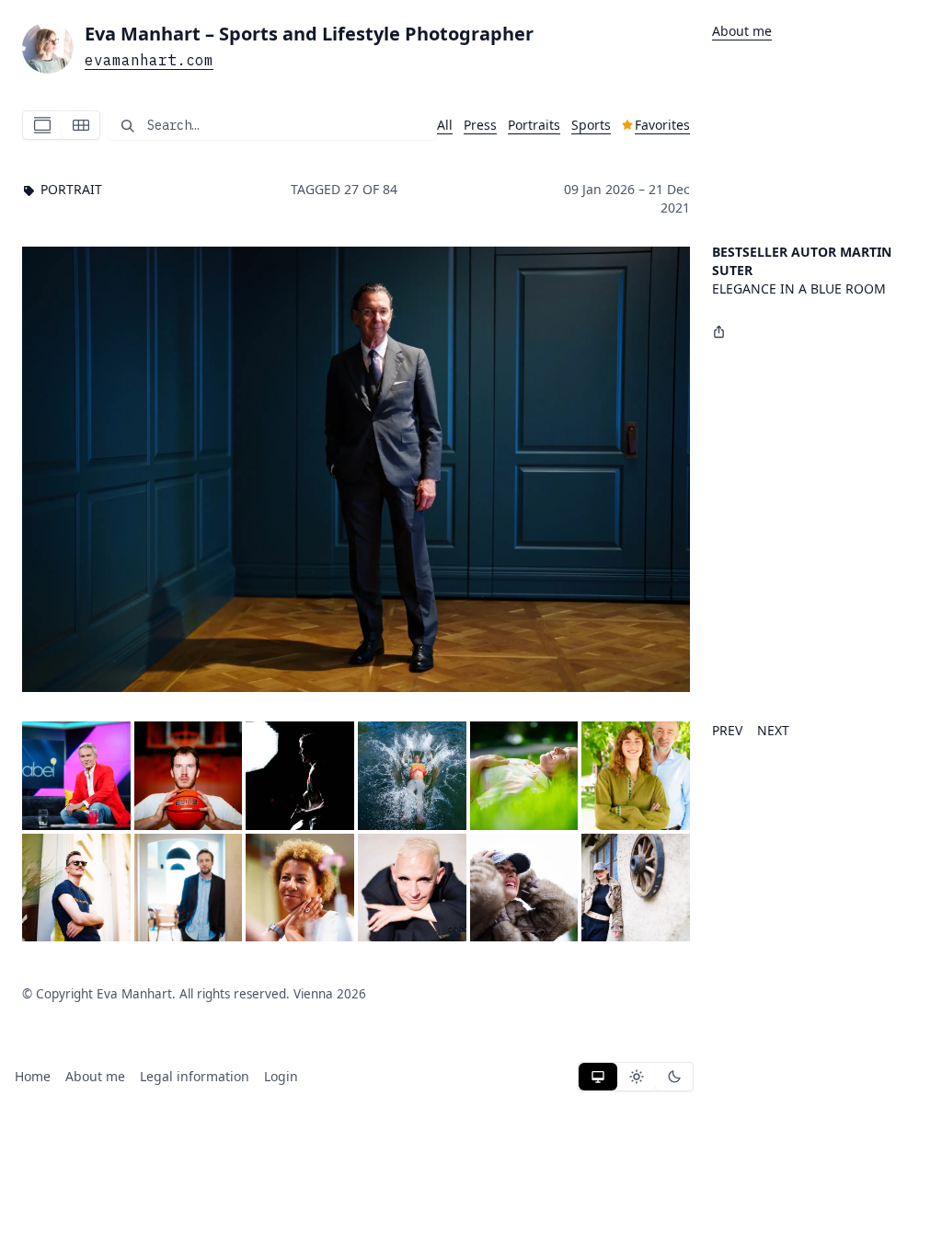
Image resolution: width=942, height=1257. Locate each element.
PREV (727, 730)
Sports (591, 124)
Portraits (534, 124)
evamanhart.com (149, 60)
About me (742, 31)
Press (480, 124)
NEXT (773, 730)
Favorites (662, 124)
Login (281, 1076)
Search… (173, 125)
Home (33, 1076)
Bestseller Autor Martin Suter (801, 261)
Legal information (194, 1076)
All (445, 124)
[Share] (719, 331)
